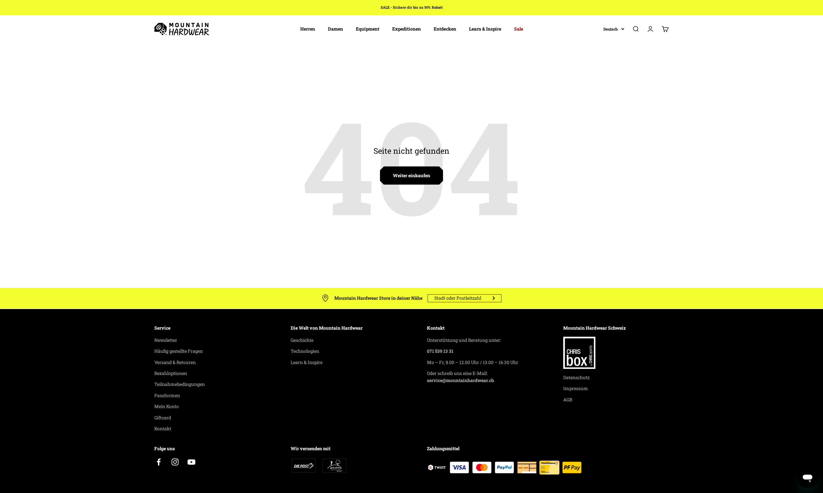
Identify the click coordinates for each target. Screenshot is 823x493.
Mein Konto (166, 406)
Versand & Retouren (175, 362)
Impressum (575, 388)
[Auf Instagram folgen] (175, 462)
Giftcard (162, 418)
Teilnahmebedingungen (179, 384)
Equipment (367, 29)
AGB (567, 400)
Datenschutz (576, 377)
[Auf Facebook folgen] (158, 462)
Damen (335, 29)
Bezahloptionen (170, 373)
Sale (518, 29)
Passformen (167, 395)
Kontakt (162, 428)
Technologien (305, 351)
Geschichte (302, 340)
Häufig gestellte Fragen (178, 351)
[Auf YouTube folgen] (191, 462)
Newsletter (165, 340)
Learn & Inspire (485, 29)
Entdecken (445, 29)
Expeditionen (406, 29)
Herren (307, 29)
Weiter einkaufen (411, 175)
